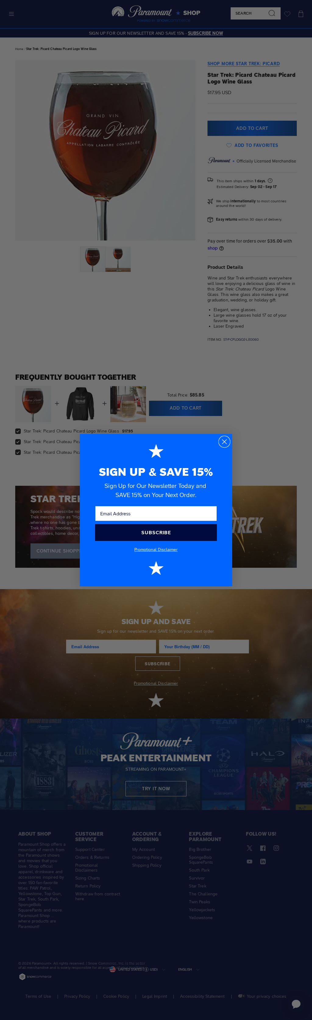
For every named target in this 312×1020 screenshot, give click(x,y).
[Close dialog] (224, 441)
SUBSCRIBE (156, 532)
